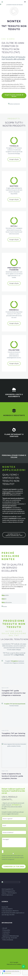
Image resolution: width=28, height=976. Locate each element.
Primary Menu (25, 2)
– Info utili (4, 928)
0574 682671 (16, 805)
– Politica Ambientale (7, 939)
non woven (10, 68)
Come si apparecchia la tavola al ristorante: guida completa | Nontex (12, 776)
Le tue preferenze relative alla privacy (12, 971)
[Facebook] (13, 953)
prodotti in (9, 518)
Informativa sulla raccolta (6, 973)
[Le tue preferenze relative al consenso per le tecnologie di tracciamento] (2, 973)
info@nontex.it (9, 895)
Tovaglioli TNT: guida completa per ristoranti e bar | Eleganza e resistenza (14, 693)
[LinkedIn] (15, 953)
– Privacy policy (6, 930)
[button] (14, 11)
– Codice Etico (5, 934)
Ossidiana (18, 964)
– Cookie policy (6, 932)
